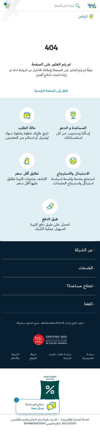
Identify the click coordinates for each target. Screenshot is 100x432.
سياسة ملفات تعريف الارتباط (59, 356)
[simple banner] (92, 5)
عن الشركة (83, 250)
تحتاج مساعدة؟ (79, 286)
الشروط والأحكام (15, 356)
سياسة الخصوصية (88, 356)
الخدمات (86, 268)
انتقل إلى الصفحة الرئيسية (51, 90)
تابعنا (88, 304)
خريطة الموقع (33, 356)
